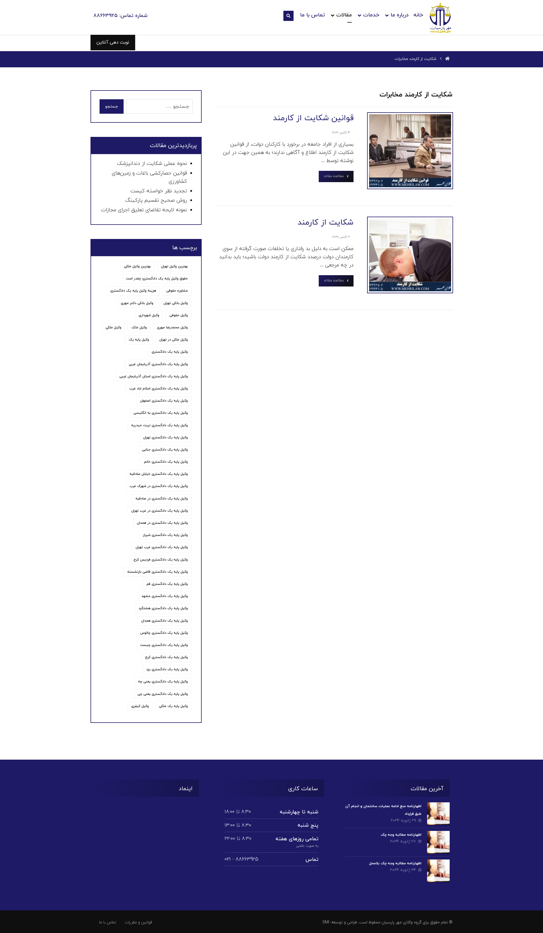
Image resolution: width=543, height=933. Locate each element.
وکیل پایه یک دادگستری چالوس (164, 633)
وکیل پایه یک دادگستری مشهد (164, 596)
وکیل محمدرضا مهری (172, 327)
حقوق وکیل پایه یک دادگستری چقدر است (157, 278)
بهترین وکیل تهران (174, 266)
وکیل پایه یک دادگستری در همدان (162, 523)
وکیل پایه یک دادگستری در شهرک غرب (159, 486)
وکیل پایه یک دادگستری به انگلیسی (160, 413)
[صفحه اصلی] (447, 59)
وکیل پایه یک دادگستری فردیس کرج (160, 559)
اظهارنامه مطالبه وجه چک (401, 834)
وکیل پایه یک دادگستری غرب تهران (161, 547)
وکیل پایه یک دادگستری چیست (164, 645)
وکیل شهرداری (149, 315)
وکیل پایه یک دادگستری (170, 352)
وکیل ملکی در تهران (173, 339)
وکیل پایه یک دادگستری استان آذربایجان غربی (153, 376)
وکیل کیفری (140, 706)
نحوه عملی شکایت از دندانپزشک (152, 163)
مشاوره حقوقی (177, 290)
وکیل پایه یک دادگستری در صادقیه (161, 498)
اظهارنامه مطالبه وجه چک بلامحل (395, 863)
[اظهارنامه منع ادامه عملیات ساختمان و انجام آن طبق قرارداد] (438, 813)
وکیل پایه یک (139, 339)
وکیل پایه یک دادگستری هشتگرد (163, 608)
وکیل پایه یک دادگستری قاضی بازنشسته (157, 572)
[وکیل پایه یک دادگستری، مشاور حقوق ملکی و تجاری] (440, 17)
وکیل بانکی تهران (175, 303)
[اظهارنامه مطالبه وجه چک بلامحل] (438, 870)
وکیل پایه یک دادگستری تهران (165, 437)
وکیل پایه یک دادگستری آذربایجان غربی (158, 364)
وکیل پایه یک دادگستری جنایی (165, 449)
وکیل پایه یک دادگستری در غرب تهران (159, 510)
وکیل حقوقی (178, 315)
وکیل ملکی (113, 327)
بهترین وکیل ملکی (137, 266)
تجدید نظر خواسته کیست (158, 191)
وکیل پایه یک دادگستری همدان (164, 621)
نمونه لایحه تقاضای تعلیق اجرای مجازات (144, 210)
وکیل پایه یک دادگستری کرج (166, 657)
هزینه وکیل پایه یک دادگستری (133, 290)
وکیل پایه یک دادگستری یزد (167, 669)
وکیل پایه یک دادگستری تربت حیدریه (159, 425)
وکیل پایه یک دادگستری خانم (166, 462)
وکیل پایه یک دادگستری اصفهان (164, 400)
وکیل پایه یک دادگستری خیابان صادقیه (159, 474)
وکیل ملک (139, 327)
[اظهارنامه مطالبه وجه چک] (438, 842)
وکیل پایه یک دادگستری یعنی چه (163, 681)
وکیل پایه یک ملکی (173, 706)
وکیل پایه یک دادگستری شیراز (165, 535)
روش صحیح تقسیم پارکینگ (156, 200)
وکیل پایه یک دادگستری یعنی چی (162, 694)
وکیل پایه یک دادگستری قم (167, 584)
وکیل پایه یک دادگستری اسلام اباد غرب (158, 388)
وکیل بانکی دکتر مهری (137, 303)
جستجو (111, 106)
